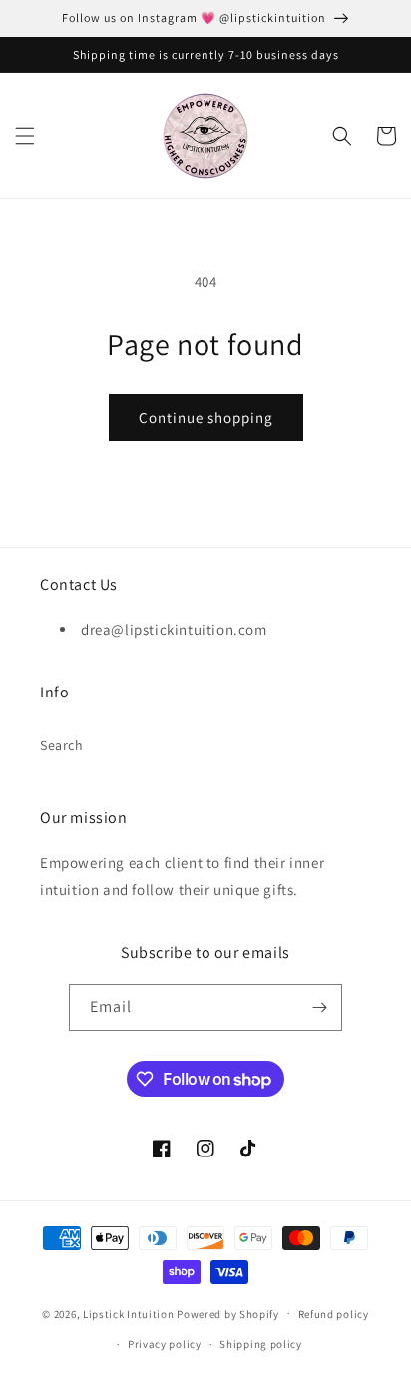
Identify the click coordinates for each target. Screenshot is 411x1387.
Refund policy (333, 1314)
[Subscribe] (319, 1007)
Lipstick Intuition (130, 1313)
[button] (25, 136)
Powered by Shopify (228, 1313)
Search (62, 745)
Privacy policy (165, 1344)
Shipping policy (260, 1344)
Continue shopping (206, 417)
